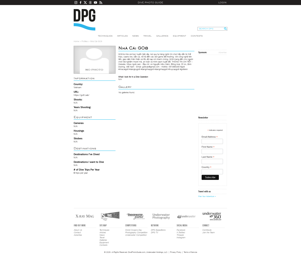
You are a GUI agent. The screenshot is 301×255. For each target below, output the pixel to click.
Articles (122, 36)
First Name (208, 146)
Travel (147, 36)
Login (222, 2)
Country (206, 167)
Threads (180, 235)
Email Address (210, 136)
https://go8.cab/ (81, 95)
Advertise (223, 52)
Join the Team (208, 232)
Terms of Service (190, 252)
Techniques (105, 36)
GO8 (120, 54)
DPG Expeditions (158, 230)
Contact (77, 232)
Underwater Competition (136, 235)
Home (76, 41)
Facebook (181, 230)
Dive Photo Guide (150, 2)
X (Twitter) (181, 232)
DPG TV (154, 232)
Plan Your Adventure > (207, 196)
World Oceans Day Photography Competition (136, 231)
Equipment (179, 36)
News (135, 36)
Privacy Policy (175, 252)
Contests (197, 36)
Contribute (206, 230)
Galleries (162, 36)
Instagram (181, 237)
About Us (78, 230)
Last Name (208, 156)
